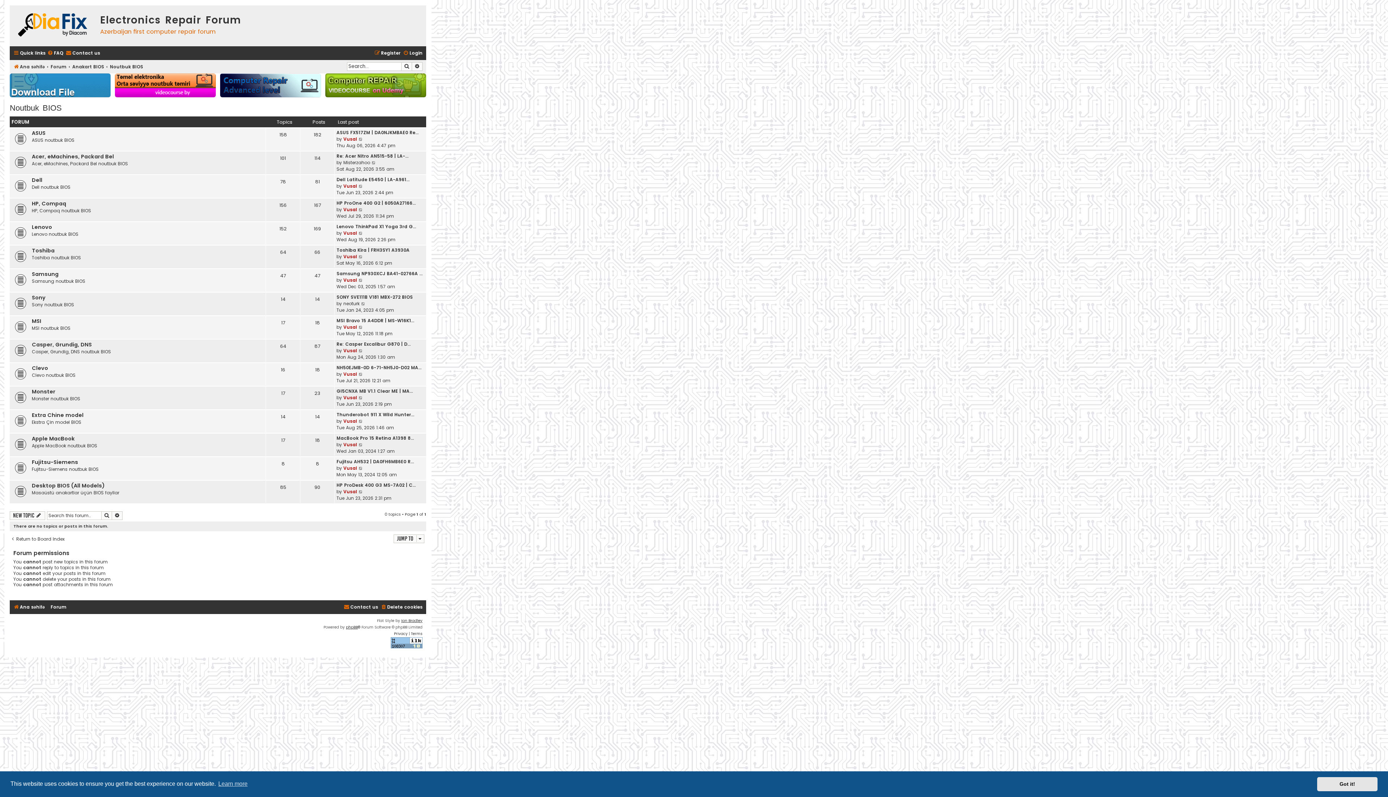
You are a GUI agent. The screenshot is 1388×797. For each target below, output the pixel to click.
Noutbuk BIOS (36, 107)
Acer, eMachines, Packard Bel (73, 156)
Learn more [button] (233, 784)
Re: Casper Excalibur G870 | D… (374, 344)
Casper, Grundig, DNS (62, 344)
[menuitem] (55, 53)
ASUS (39, 133)
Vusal (350, 139)
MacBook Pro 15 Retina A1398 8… (375, 438)
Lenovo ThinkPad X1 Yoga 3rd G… (376, 226)
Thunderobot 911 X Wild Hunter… (375, 415)
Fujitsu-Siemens (55, 462)
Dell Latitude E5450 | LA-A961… (373, 179)
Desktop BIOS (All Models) (68, 485)
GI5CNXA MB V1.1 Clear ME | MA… (375, 391)
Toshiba (43, 250)
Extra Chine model (57, 415)
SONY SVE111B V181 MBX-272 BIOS (375, 297)
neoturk (351, 304)
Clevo (40, 368)
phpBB (352, 627)
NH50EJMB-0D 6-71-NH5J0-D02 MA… (379, 368)
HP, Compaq (49, 203)
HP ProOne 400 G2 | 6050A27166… (376, 203)
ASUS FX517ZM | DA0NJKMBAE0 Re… (378, 132)
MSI (36, 321)
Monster (43, 391)
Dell (37, 180)
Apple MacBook (53, 438)
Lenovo (42, 227)
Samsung (45, 274)
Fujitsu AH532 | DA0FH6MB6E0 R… (375, 462)
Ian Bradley (412, 620)
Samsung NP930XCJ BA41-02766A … (380, 273)
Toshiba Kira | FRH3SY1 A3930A (373, 250)
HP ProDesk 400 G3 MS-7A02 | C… (376, 485)
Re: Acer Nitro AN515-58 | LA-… (372, 156)
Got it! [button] (1347, 784)
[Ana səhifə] (53, 25)
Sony (39, 297)
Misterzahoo (356, 162)
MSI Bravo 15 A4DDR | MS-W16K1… (375, 320)
